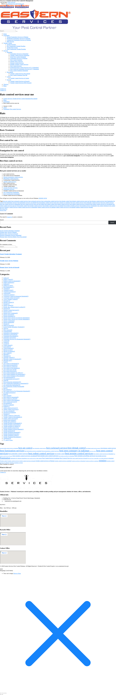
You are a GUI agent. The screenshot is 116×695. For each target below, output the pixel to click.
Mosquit (6, 354)
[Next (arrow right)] (2, 694)
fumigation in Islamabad (11, 333)
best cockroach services (34, 201)
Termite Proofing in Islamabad (12, 423)
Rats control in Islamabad (11, 397)
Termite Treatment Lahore (11, 435)
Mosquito (7, 356)
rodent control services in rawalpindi (65, 207)
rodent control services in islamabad (27, 207)
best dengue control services (96, 201)
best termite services (85, 205)
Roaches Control (8, 405)
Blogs (5, 100)
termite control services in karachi (27, 461)
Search (2, 220)
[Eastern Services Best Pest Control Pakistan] (7, 8)
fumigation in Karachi (10, 334)
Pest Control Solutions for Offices (13, 372)
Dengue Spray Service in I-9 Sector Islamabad (16, 319)
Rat (5, 388)
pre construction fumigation (11, 385)
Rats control (7, 395)
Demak (6, 304)
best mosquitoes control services (45, 202)
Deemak (6, 301)
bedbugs (6, 284)
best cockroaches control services (50, 201)
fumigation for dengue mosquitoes (18, 458)
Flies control (7, 330)
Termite (6, 414)
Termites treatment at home (16, 462)
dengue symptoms (9, 321)
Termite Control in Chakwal (11, 415)
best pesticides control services (92, 202)
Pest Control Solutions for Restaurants (14, 374)
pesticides (96, 458)
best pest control (93, 451)
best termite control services (35, 205)
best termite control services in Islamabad (103, 453)
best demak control (64, 201)
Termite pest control (9, 421)
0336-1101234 (11, 2)
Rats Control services (10, 402)
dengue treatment (8, 322)
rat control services (9, 392)
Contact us (3, 472)
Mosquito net (7, 360)
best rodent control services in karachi (80, 204)
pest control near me (9, 369)
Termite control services (9, 181)
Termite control (3, 461)
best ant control (7, 201)
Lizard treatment (8, 348)
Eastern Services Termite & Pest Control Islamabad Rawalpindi (20, 98)
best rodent (41, 204)
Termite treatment (9, 431)
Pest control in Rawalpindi (11, 368)
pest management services (11, 379)
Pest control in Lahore (10, 366)
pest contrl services (31, 458)
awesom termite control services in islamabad (9, 448)
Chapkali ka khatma (9, 291)
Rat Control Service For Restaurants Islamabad (16, 391)
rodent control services (10, 408)
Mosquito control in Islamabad (12, 359)
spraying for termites (9, 412)
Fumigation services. (8, 189)
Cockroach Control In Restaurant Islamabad (15, 296)
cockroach (6, 293)
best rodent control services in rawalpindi (101, 204)
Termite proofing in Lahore (11, 426)
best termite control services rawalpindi (53, 205)
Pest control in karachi (10, 365)
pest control (39, 458)
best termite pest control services (47, 456)
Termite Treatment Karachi (11, 434)
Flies (5, 328)
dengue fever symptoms (10, 313)
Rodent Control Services (11, 207)
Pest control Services (15, 109)
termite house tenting (9, 420)
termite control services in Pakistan (45, 461)
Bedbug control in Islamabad (11, 281)
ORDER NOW (43, 198)
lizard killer (7, 347)
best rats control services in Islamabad (10, 204)
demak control (8, 305)
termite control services (10, 418)
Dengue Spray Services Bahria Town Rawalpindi (13, 237)
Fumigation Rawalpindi (10, 336)
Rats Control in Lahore (10, 398)
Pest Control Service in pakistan (50, 458)
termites (91, 207)
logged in (9, 217)
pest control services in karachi (80, 458)
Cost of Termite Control (10, 299)
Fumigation (6, 101)
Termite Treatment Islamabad (11, 432)
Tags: (1, 201)
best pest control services (77, 202)
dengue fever (7, 311)
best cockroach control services (19, 201)
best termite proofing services (71, 205)
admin (5, 107)
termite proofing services (11, 427)
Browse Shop (17, 573)
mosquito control (9, 357)
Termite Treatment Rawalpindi (12, 437)
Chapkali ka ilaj (8, 290)
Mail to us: (4, 3)
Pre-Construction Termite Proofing (13, 386)
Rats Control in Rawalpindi (11, 400)
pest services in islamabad (107, 458)
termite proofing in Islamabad (78, 461)
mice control (7, 353)
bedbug (6, 278)
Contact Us (3, 88)
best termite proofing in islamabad (66, 456)
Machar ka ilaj (8, 350)
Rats (5, 394)
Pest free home (91, 458)
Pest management (9, 377)
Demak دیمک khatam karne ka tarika (14, 307)
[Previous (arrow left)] (0, 694)
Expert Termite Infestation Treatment (10, 230)
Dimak (6, 324)
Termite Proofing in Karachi (12, 424)
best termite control (22, 205)
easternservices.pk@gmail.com (15, 3)
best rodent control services (62, 204)
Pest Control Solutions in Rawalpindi (14, 376)
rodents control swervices (11, 409)
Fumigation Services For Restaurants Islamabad (16, 339)
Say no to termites (9, 411)
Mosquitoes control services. (11, 178)
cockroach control (9, 294)
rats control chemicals (103, 205)
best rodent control (50, 204)
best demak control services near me (79, 201)
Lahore (6, 340)
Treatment (7, 438)
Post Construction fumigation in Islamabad (15, 383)
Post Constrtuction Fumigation (11, 194)
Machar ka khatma (9, 351)
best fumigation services (10, 202)
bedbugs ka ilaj (8, 285)
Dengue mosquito (9, 316)
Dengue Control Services (11, 310)
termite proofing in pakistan (92, 461)
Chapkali (6, 288)
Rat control (7, 389)
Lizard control (7, 345)
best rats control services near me (29, 204)
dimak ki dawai (8, 325)
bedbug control (8, 279)
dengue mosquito (8, 314)
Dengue (6, 308)
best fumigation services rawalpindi (26, 202)
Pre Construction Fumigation (11, 192)
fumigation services (9, 337)
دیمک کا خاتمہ (8, 440)
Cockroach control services (11, 298)
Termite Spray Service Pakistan (8, 232)
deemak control (8, 302)
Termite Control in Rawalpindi (12, 417)
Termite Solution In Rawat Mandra (13, 429)
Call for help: (3, 2)
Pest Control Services (66, 458)
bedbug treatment (8, 282)
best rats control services (107, 202)
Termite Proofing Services (10, 187)
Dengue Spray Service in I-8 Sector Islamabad (16, 317)
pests (5, 380)
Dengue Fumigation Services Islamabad (10, 235)
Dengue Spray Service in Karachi (9, 233)
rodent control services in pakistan (47, 207)
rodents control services (82, 207)
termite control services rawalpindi (63, 461)
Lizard (6, 343)
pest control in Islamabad (11, 363)
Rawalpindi (7, 403)
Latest (6, 342)
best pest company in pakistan (62, 202)
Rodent (6, 406)
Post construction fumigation (12, 382)
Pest (5, 362)
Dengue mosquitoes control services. (13, 177)
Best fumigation (8, 287)
